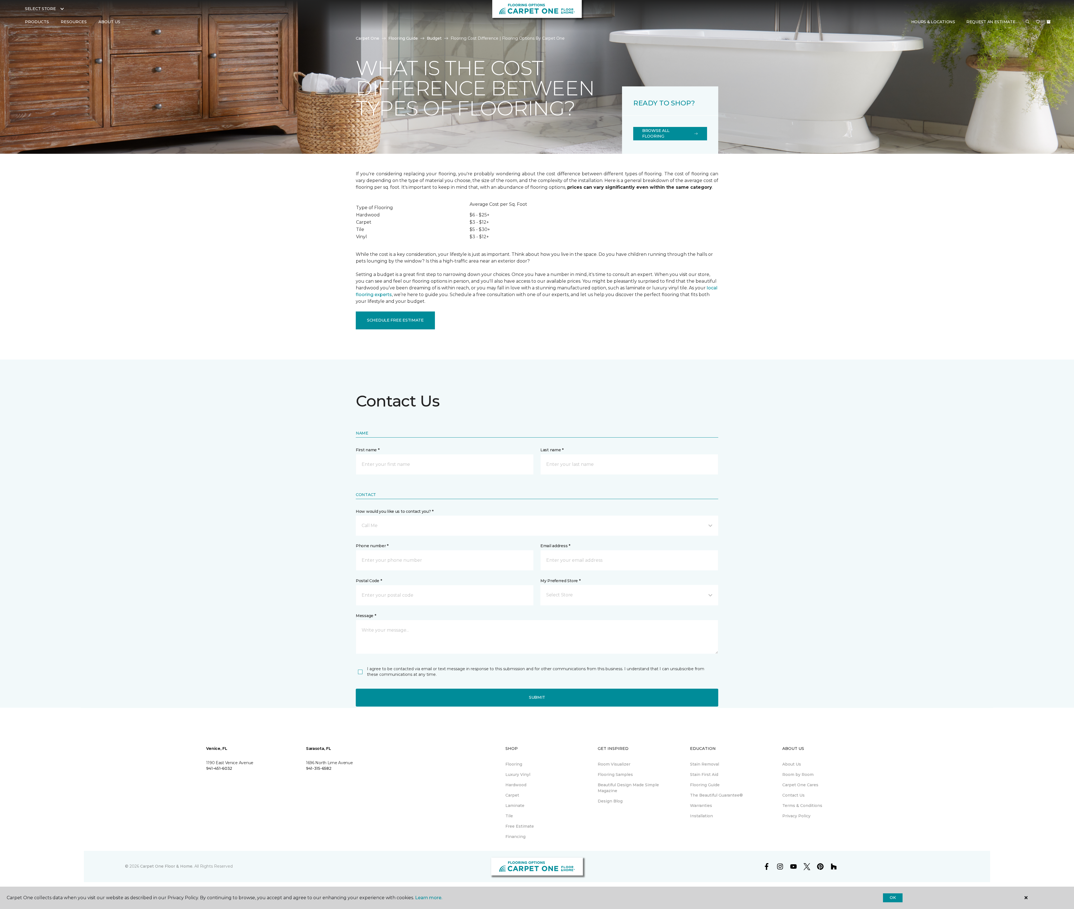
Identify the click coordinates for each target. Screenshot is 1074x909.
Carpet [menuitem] (512, 795)
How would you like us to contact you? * (395, 511)
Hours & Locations (933, 21)
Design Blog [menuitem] (610, 801)
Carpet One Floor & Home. (166, 866)
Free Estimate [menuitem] (519, 826)
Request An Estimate (991, 21)
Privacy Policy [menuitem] (796, 815)
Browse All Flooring (656, 133)
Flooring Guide (403, 38)
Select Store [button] (40, 8)
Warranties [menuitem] (701, 805)
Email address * (555, 546)
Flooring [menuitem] (513, 764)
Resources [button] (74, 21)
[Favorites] (1038, 22)
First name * (368, 450)
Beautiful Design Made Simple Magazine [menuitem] (628, 787)
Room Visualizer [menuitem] (614, 764)
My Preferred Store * (560, 581)
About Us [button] (109, 21)
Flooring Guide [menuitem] (705, 784)
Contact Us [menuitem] (793, 795)
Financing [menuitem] (515, 836)
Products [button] (37, 21)
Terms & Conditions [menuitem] (802, 805)
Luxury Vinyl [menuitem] (517, 774)
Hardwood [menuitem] (515, 784)
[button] (1027, 22)
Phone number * (372, 546)
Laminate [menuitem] (514, 805)
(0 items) (1049, 22)
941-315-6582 (318, 768)
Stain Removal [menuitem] (704, 764)
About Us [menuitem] (791, 764)
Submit (537, 697)
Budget (434, 38)
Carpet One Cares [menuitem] (800, 784)
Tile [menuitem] (509, 815)
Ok (893, 897)
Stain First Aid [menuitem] (704, 774)
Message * (366, 616)
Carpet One (367, 38)
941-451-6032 (219, 768)
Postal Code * (369, 581)
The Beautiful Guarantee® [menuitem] (716, 795)
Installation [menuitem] (701, 815)
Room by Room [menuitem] (798, 774)
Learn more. (428, 897)
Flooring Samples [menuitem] (615, 774)
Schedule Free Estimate (395, 320)
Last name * (552, 450)
